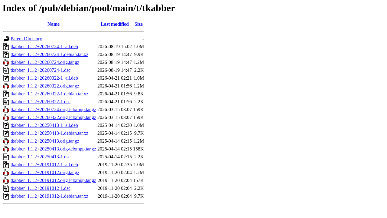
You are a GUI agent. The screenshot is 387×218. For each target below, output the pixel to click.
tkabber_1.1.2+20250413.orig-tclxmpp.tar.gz (53, 148)
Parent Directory (26, 38)
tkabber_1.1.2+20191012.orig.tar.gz (45, 172)
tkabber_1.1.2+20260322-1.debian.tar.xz (49, 93)
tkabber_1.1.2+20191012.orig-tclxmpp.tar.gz (53, 180)
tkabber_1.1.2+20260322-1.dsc (40, 101)
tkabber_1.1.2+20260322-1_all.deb (44, 78)
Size (139, 24)
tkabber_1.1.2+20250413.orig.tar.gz (45, 141)
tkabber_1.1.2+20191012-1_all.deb (44, 164)
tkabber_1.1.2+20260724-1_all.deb (44, 46)
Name (53, 24)
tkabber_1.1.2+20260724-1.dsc (40, 70)
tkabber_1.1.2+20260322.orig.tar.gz (45, 85)
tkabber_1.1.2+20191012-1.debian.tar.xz (49, 196)
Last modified (115, 24)
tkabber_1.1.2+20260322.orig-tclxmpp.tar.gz (53, 117)
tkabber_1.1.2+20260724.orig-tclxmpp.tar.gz (53, 109)
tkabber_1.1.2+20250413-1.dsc (40, 156)
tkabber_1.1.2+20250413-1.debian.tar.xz (49, 133)
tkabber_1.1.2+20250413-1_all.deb (44, 125)
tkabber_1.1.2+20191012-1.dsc (40, 188)
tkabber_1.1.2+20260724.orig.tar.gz (45, 62)
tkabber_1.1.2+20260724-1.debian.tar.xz (49, 54)
